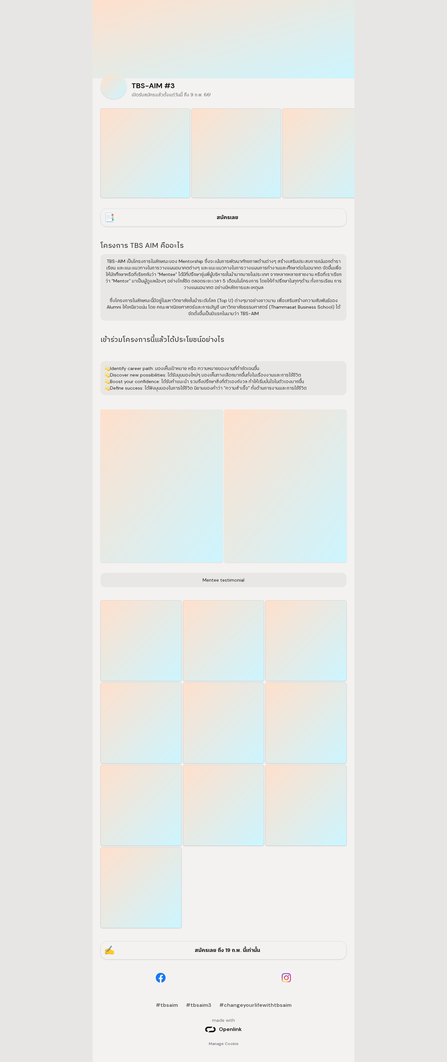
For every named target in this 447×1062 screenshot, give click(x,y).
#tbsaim (167, 1005)
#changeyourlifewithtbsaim (255, 1005)
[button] (161, 486)
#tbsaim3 (198, 1005)
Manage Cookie (224, 1043)
